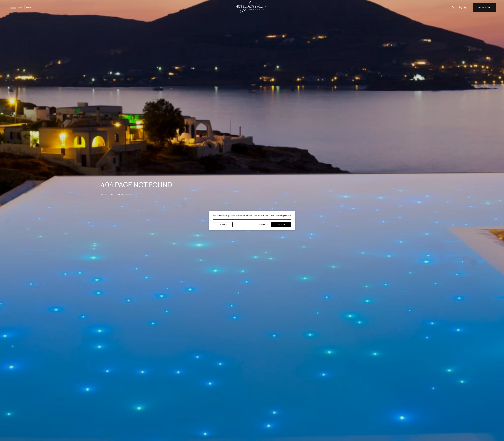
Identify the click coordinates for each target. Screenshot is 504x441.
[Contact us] (453, 7)
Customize (263, 224)
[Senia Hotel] (252, 7)
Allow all (281, 224)
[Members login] (460, 7)
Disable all (223, 224)
